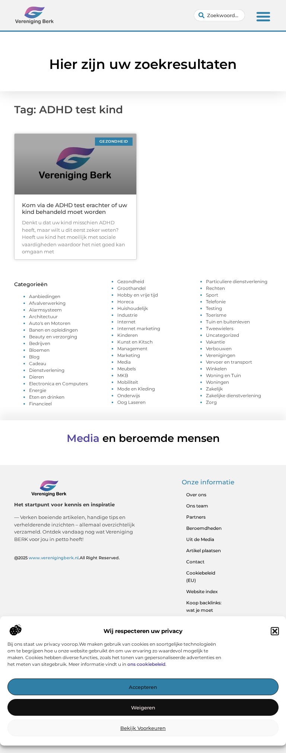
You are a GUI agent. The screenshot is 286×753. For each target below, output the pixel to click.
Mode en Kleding (136, 389)
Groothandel (131, 288)
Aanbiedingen (44, 296)
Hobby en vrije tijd (137, 295)
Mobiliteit (127, 382)
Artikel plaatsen (203, 550)
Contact (195, 561)
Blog (34, 357)
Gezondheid (130, 281)
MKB (122, 375)
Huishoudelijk (132, 308)
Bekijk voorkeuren (143, 728)
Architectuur (43, 316)
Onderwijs (128, 395)
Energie (37, 390)
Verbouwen (219, 348)
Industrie (127, 315)
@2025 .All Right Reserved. (67, 557)
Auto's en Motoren (49, 323)
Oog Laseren (131, 402)
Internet (126, 322)
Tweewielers (219, 328)
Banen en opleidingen (53, 330)
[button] (275, 631)
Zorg (211, 402)
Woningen (217, 382)
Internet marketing (138, 328)
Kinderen (127, 335)
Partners (196, 517)
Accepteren (143, 687)
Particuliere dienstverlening (236, 281)
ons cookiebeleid (146, 664)
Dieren (36, 377)
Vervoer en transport (229, 362)
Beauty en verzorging (53, 336)
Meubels (126, 368)
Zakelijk (214, 389)
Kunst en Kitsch (135, 342)
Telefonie (216, 301)
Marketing (128, 355)
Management (132, 348)
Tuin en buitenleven (228, 322)
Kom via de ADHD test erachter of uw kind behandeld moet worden (74, 208)
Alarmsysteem (45, 310)
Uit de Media (200, 539)
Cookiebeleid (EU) (200, 576)
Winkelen (216, 368)
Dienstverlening (46, 370)
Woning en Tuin (223, 375)
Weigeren (143, 708)
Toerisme (216, 315)
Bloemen (39, 350)
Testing (214, 308)
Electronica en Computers (58, 383)
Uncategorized (222, 335)
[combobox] (219, 15)
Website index (202, 591)
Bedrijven (39, 343)
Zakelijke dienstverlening (233, 395)
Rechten (215, 288)
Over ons (196, 494)
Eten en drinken (46, 397)
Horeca (125, 301)
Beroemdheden (204, 528)
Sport (212, 295)
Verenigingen (220, 355)
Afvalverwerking (47, 303)
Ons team (197, 506)
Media (124, 362)
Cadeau (37, 363)
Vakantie (215, 342)
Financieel (40, 403)
